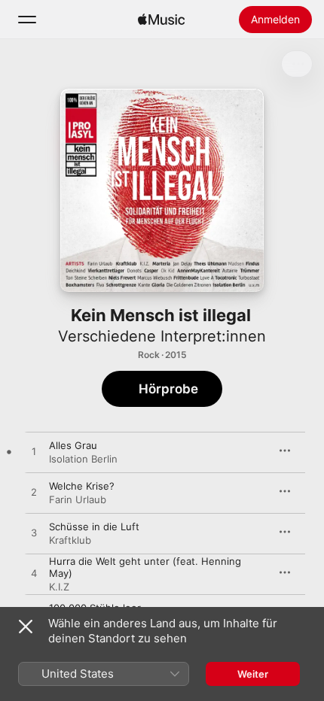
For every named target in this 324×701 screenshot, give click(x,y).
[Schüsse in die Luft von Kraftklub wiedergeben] (34, 533)
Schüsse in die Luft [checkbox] (94, 526)
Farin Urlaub (77, 499)
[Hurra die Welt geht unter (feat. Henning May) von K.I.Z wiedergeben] (34, 574)
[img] (161, 19)
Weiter (252, 674)
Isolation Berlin (83, 459)
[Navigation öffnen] (27, 19)
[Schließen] (25, 626)
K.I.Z (59, 587)
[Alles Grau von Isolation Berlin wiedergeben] (34, 452)
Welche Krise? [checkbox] (82, 486)
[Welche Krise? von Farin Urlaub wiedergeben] (34, 492)
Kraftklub (70, 540)
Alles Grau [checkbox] (73, 445)
